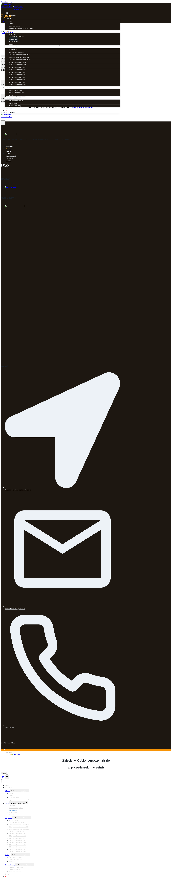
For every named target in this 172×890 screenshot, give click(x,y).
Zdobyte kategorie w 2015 (17, 82)
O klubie (8, 151)
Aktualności (11, 15)
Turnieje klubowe (14, 103)
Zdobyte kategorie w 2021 (17, 67)
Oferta (11, 21)
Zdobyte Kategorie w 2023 (17, 62)
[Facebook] (2, 166)
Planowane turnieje (15, 106)
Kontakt (9, 108)
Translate (17, 755)
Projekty (11, 44)
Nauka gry (8, 855)
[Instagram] (7, 166)
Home (8, 13)
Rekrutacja (12, 34)
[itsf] (11, 187)
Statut (11, 23)
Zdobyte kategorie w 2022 (17, 64)
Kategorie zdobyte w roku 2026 (19, 54)
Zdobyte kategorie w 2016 (17, 79)
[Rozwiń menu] (3, 122)
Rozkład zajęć (13, 39)
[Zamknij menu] (1, 781)
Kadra (8, 153)
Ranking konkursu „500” (17, 52)
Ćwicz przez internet (16, 90)
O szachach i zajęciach (16, 36)
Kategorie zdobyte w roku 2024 (19, 59)
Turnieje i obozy (10, 865)
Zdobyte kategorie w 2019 (17, 72)
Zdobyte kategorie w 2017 (17, 77)
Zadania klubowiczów (16, 92)
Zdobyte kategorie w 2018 (17, 74)
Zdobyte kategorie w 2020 (17, 69)
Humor (11, 95)
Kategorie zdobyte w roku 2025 (19, 57)
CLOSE (4, 773)
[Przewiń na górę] (3, 777)
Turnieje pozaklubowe (16, 101)
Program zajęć (14, 41)
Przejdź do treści (6, 2)
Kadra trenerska (14, 26)
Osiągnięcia (8, 818)
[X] (5, 166)
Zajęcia (8, 149)
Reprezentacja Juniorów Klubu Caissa (21, 28)
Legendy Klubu (13, 49)
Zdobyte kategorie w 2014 (17, 84)
